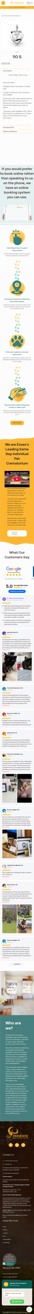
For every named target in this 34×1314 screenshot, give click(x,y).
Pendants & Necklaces (12, 16)
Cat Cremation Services (10, 1277)
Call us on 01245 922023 (17, 7)
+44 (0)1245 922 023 (11, 1161)
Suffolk (5, 1230)
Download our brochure (11, 1173)
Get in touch (14, 533)
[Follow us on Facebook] (11, 1145)
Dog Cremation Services (10, 1274)
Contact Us (8, 1164)
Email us (11, 1212)
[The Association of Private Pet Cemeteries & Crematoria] (9, 1260)
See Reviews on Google (13, 579)
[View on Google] (4, 633)
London (5, 1233)
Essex (4, 1227)
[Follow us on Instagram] (23, 1145)
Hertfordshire (7, 1239)
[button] (30, 1282)
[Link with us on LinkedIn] (17, 1145)
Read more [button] (5, 650)
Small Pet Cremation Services (12, 1280)
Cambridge (6, 1242)
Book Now (17, 423)
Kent (4, 1236)
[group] (17, 35)
